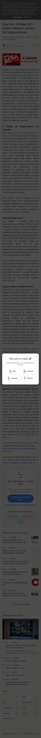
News (14, 371)
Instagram (14, 378)
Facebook (29, 371)
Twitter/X (30, 378)
